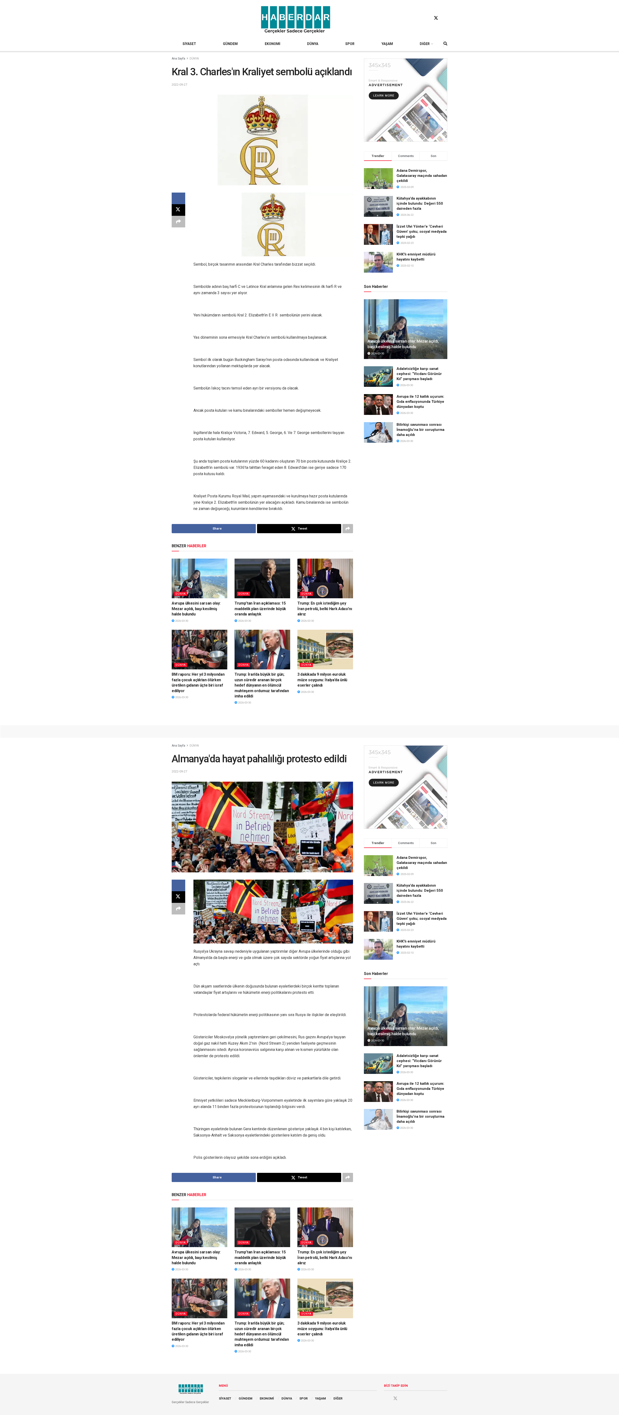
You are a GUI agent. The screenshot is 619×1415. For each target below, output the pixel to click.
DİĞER (425, 44)
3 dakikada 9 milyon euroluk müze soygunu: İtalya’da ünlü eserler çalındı (322, 680)
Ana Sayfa (178, 58)
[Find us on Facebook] (427, 18)
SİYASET (189, 44)
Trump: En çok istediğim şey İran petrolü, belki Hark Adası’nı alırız (324, 608)
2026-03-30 (181, 620)
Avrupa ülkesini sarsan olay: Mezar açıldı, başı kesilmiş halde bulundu (196, 608)
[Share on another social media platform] (178, 221)
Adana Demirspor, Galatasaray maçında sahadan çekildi (422, 175)
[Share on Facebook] (178, 198)
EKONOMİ (272, 44)
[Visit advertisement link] (405, 100)
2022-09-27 (179, 84)
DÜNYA (312, 44)
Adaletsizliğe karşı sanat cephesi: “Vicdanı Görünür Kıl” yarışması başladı (419, 374)
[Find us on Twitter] (436, 18)
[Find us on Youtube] (445, 18)
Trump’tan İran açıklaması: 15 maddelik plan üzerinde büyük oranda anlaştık (260, 608)
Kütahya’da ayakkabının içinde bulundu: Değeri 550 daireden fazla (420, 203)
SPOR (349, 44)
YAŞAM (387, 44)
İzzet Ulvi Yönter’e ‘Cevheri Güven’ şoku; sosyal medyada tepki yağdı (422, 231)
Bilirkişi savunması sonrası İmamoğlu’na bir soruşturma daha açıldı (420, 429)
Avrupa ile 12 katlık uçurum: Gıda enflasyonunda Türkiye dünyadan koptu (420, 401)
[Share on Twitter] (178, 210)
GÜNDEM (230, 44)
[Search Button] (445, 44)
